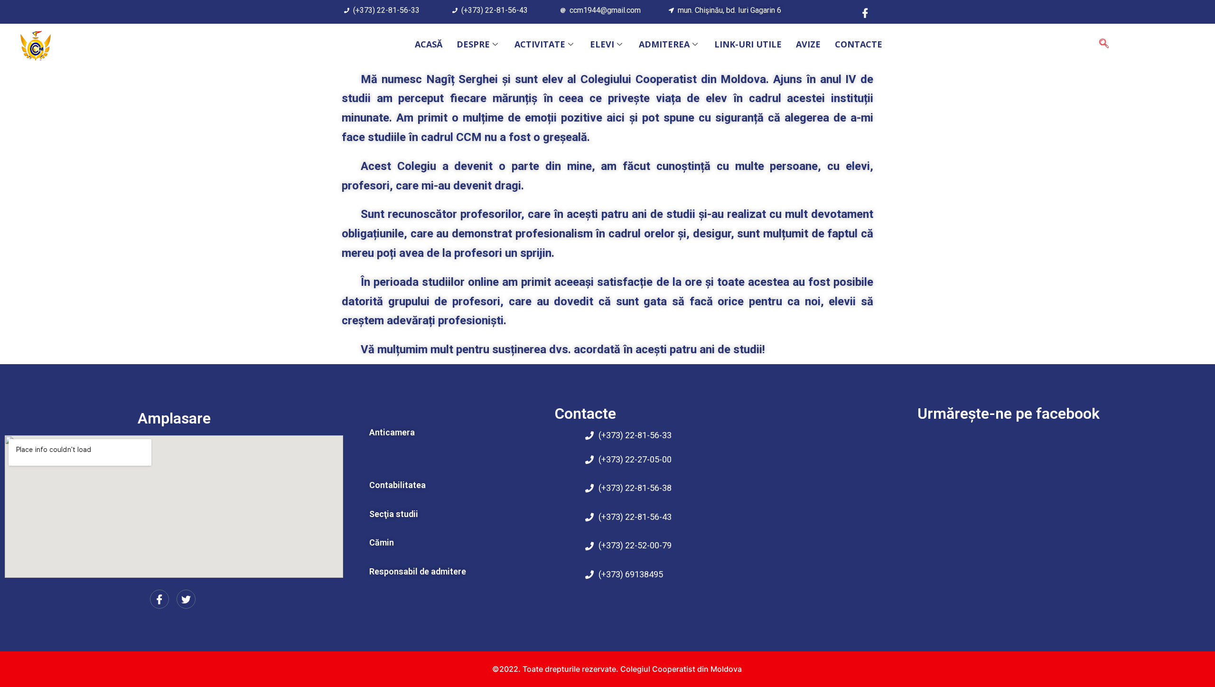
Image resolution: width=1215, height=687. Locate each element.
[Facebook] (865, 12)
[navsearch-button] (1104, 44)
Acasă (428, 44)
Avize (808, 44)
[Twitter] (186, 599)
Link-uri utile (748, 44)
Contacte (858, 44)
